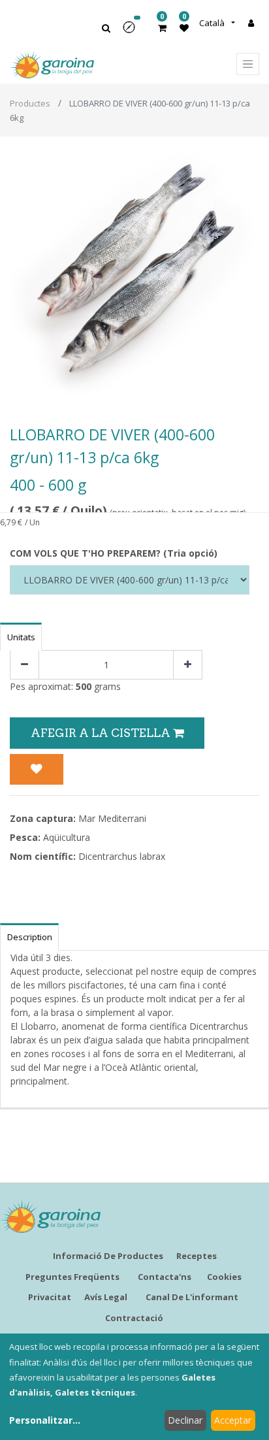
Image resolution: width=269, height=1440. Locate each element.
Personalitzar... (44, 1420)
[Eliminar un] (24, 664)
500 (83, 686)
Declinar (185, 1420)
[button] (133, 32)
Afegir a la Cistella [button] (102, 733)
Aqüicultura (66, 837)
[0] (162, 28)
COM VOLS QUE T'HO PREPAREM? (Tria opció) (113, 553)
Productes (30, 103)
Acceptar (232, 1420)
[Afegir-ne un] (187, 664)
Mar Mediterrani (112, 818)
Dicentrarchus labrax (121, 856)
